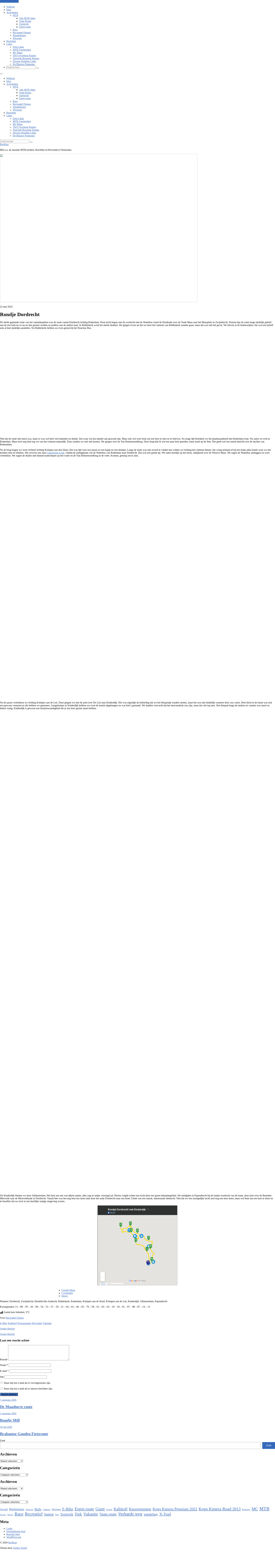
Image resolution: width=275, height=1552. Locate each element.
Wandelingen (19, 35)
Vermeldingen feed (15, 1531)
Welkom (10, 6)
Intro (8, 9)
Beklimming (16, 1509)
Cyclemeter (67, 1293)
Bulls (38, 1509)
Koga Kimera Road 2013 (220, 1509)
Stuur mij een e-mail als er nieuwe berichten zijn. (28, 1388)
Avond (4, 1509)
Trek (78, 1514)
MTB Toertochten (22, 49)
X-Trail (165, 1514)
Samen (49, 1514)
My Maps (17, 52)
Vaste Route (25, 21)
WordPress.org (13, 1537)
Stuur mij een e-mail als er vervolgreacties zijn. (27, 1383)
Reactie (3, 1359)
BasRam (4, 144)
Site (2, 1376)
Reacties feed (13, 1534)
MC (255, 1509)
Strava (64, 1296)
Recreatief (37, 1323)
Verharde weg (130, 1513)
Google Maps (68, 1290)
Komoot (246, 1509)
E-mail (4, 1371)
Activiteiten (12, 12)
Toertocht (24, 24)
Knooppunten (24, 1323)
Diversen (17, 38)
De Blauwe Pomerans (24, 64)
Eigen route (25, 26)
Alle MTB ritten (27, 18)
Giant (100, 1509)
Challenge (46, 1510)
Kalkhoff (12, 1323)
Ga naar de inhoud (9, 1)
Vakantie (47, 1323)
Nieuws (10, 1515)
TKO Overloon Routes (24, 55)
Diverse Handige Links (24, 61)
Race (15, 29)
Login (9, 1528)
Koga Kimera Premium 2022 (175, 1509)
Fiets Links (18, 47)
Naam (4, 1365)
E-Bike (3, 1323)
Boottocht (29, 1510)
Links (9, 44)
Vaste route (108, 1514)
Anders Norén (20, 1548)
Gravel (109, 1509)
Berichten (11, 41)
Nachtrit (3, 1515)
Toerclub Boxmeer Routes (26, 58)
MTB (15, 15)
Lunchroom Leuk (55, 452)
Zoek (2, 1440)
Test (57, 1514)
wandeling (151, 1514)
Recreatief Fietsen (22, 32)
